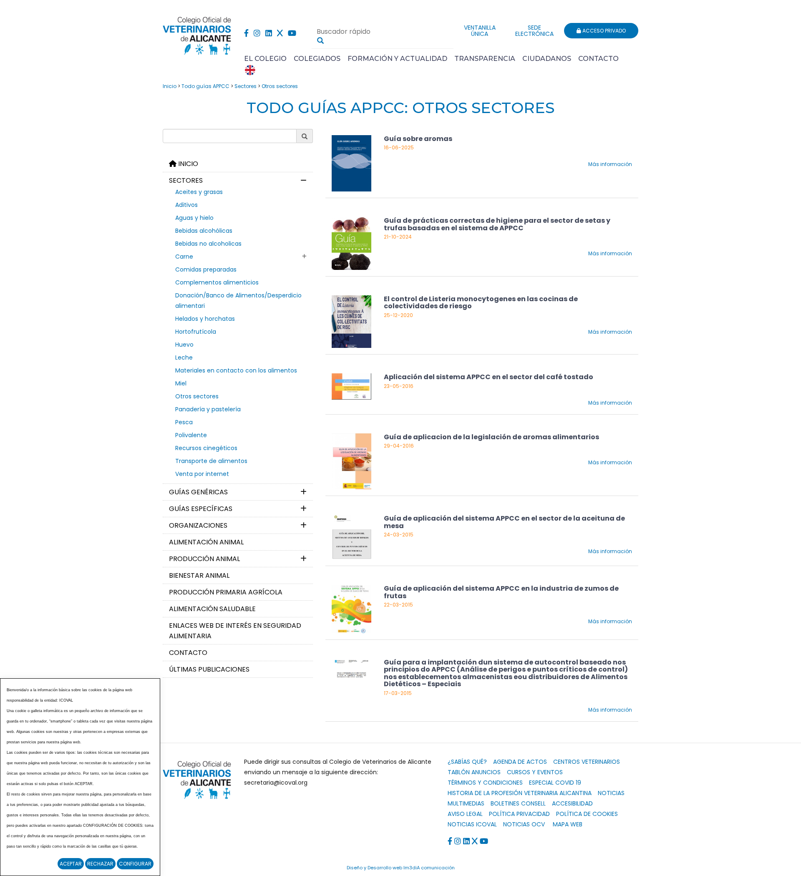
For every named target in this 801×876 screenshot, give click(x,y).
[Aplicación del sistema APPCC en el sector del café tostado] (351, 386)
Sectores (245, 86)
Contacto (598, 59)
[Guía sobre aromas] (351, 163)
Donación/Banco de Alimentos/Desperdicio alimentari (238, 300)
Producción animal (204, 559)
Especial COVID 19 (555, 782)
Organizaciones (198, 525)
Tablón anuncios (474, 772)
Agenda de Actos (520, 762)
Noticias (611, 793)
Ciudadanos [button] (546, 59)
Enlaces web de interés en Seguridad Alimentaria (235, 631)
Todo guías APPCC (205, 86)
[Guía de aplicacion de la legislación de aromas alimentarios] (351, 461)
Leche (184, 357)
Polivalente (191, 435)
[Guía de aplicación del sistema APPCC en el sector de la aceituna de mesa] (351, 536)
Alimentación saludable (212, 609)
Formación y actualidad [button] (397, 59)
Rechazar (100, 863)
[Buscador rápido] (320, 40)
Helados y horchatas (205, 319)
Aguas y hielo (194, 218)
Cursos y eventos (535, 772)
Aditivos (186, 205)
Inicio (169, 86)
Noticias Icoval (472, 824)
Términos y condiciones (485, 782)
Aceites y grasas (199, 192)
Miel (180, 383)
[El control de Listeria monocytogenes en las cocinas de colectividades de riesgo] (351, 321)
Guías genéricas (198, 492)
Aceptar (71, 863)
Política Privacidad (519, 814)
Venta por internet (202, 474)
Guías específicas (200, 509)
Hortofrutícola (195, 331)
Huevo (184, 344)
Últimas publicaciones (209, 669)
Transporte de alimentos (211, 461)
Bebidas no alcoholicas (208, 243)
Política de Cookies (587, 814)
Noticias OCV (524, 824)
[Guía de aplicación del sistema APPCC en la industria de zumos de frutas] (351, 608)
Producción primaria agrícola (225, 592)
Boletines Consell (518, 803)
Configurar (135, 863)
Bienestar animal (199, 575)
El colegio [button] (265, 59)
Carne (184, 256)
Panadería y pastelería (208, 409)
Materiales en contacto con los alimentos (236, 370)
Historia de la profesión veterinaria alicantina (520, 793)
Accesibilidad (572, 803)
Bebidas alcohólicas (203, 231)
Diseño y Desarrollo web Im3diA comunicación (401, 867)
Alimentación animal (206, 542)
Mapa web (567, 824)
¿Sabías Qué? (467, 762)
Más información (610, 164)
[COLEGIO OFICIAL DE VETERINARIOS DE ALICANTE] (197, 33)
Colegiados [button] (317, 59)
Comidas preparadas (206, 269)
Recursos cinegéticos (206, 448)
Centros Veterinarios (586, 762)
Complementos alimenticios (217, 282)
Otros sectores (280, 86)
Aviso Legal (465, 814)
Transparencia (484, 59)
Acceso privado (603, 30)
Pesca (184, 422)
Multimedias (466, 803)
